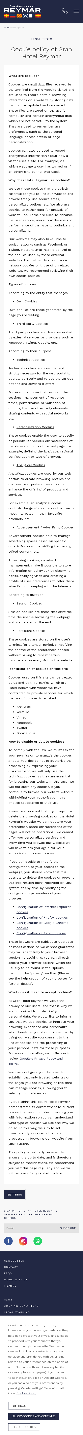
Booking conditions (21, 1305)
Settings (14, 1194)
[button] (76, 10)
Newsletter (14, 1260)
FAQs (8, 1273)
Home (6, 28)
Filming (10, 1285)
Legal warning (17, 1312)
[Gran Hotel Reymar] (22, 11)
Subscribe (68, 1228)
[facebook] (8, 1244)
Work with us (16, 1279)
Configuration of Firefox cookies (42, 917)
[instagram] (23, 1244)
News (8, 1299)
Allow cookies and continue (33, 1416)
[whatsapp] (37, 1244)
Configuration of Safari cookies (41, 933)
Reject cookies (24, 1427)
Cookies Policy (26, 1393)
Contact (11, 1267)
